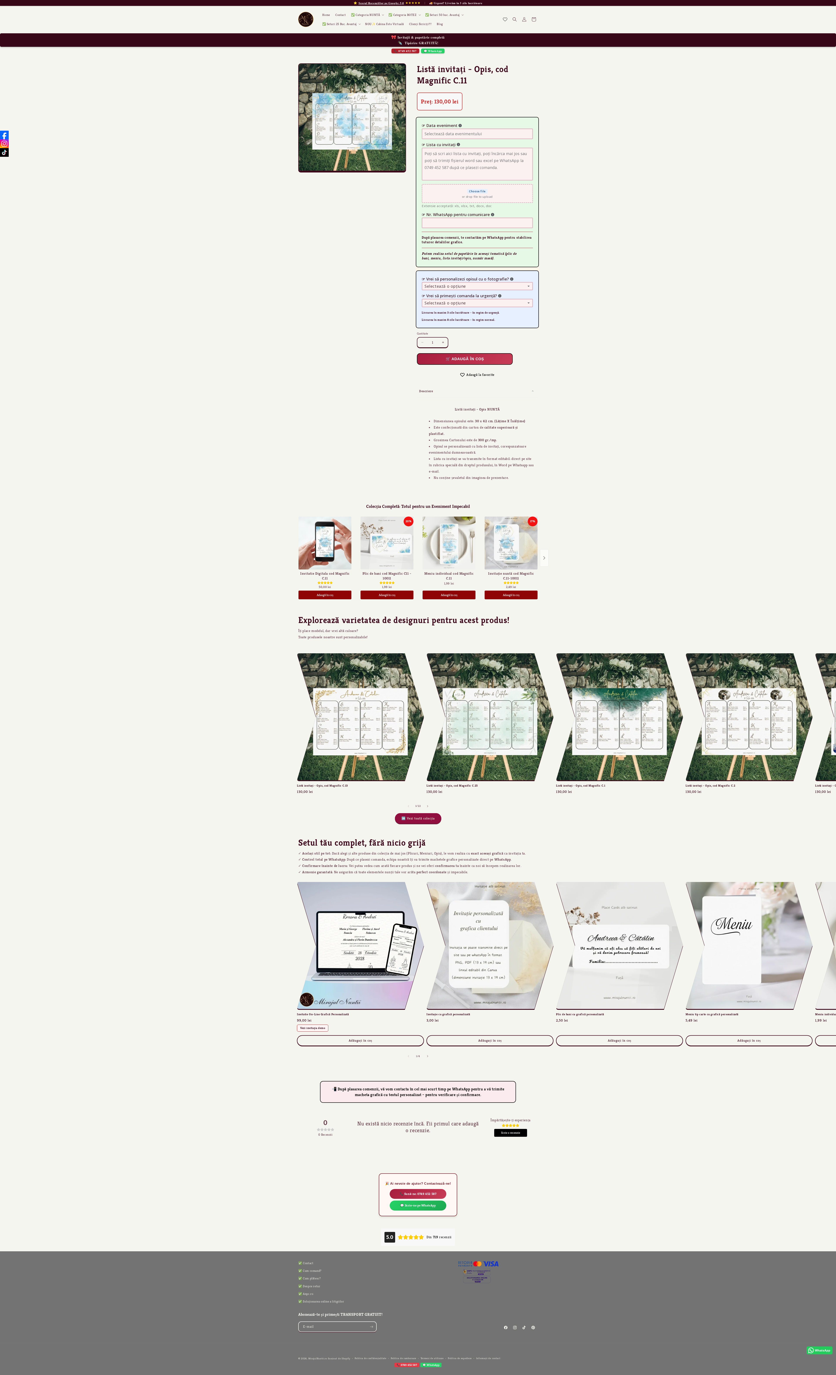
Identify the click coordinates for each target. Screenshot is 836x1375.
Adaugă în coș (325, 595)
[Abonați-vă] (371, 1326)
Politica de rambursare (403, 1358)
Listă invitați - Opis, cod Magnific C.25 (452, 785)
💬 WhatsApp (433, 51)
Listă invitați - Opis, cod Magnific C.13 (322, 785)
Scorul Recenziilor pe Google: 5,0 (381, 3)
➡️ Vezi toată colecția (418, 818)
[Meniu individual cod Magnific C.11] (449, 543)
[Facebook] (4, 135)
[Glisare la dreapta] (427, 806)
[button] (367, 14)
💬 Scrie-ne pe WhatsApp (418, 1205)
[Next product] (544, 558)
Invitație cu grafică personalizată (448, 1014)
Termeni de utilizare (432, 1358)
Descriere (426, 391)
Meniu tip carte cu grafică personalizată (712, 1014)
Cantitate (422, 333)
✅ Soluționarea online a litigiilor (321, 1301)
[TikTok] (4, 152)
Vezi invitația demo (312, 1028)
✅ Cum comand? (310, 1271)
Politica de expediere (460, 1358)
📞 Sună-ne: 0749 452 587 (418, 1194)
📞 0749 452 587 (405, 51)
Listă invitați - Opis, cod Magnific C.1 (580, 785)
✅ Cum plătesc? (309, 1278)
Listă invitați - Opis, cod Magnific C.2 (710, 785)
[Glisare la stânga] (408, 806)
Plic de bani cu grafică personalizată (580, 1014)
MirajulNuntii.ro (317, 1358)
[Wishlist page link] (505, 19)
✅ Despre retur (309, 1286)
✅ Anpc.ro (305, 1294)
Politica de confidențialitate (370, 1358)
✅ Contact (305, 1263)
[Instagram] (4, 143)
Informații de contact (488, 1358)
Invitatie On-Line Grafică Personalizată (323, 1014)
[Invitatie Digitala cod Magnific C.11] (324, 543)
